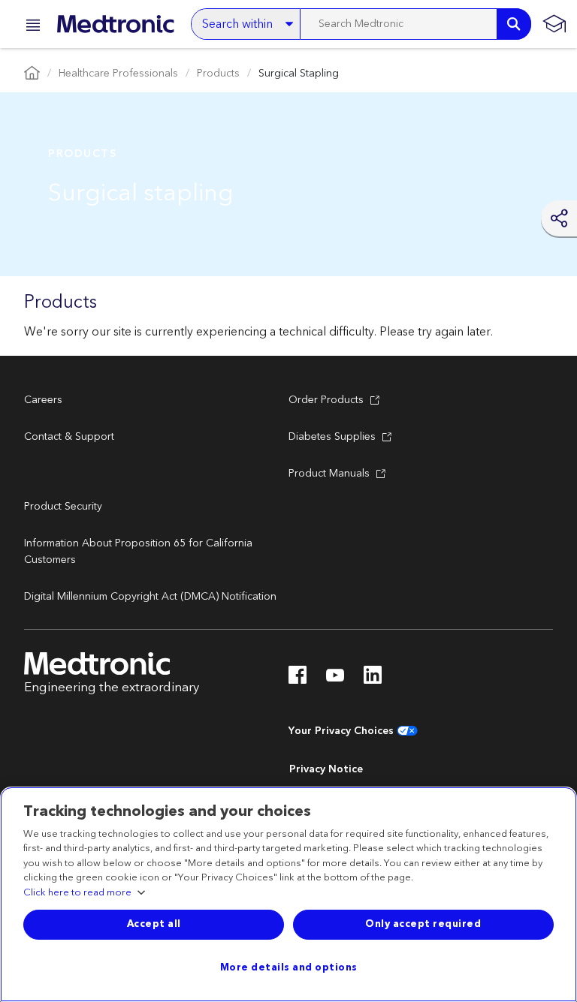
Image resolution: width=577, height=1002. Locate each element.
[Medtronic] (115, 24)
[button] (28, 27)
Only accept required (423, 924)
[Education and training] (554, 24)
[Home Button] (32, 74)
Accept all (154, 924)
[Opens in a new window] (297, 679)
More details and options (289, 967)
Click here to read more (77, 893)
